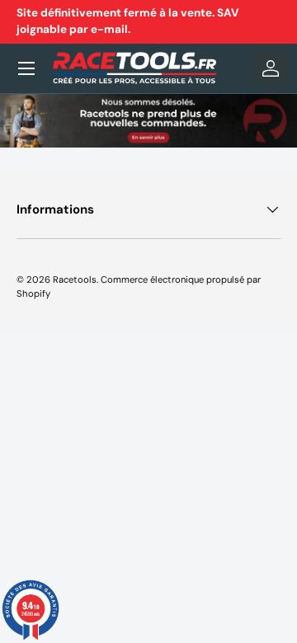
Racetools (75, 279)
